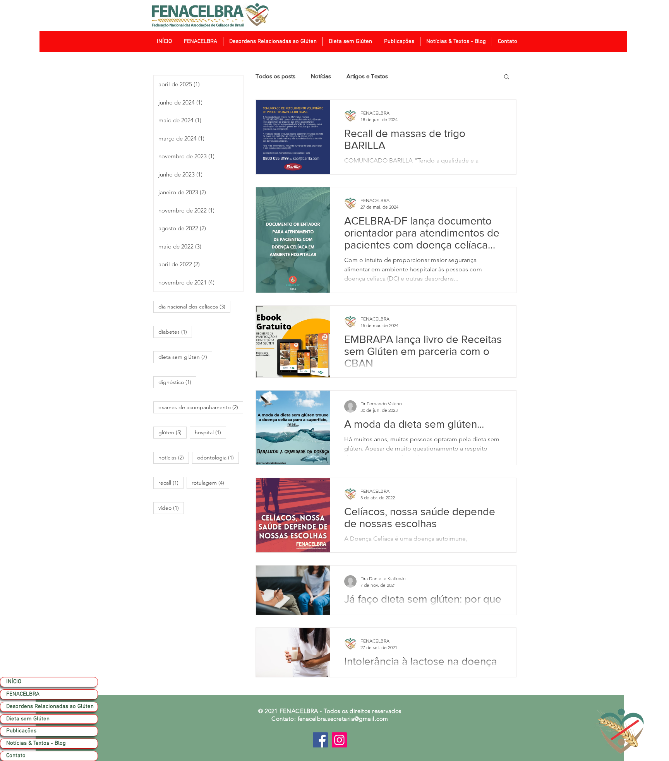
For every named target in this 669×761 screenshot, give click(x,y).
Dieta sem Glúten (28, 718)
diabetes (175, 331)
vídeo (171, 507)
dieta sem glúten (185, 356)
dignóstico (177, 382)
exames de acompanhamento (200, 407)
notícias (173, 457)
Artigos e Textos (367, 76)
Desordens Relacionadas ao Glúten (50, 706)
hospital (210, 432)
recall (171, 482)
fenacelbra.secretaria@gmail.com (343, 718)
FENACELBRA (22, 694)
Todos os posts (275, 76)
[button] (200, 41)
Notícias (321, 76)
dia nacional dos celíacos (194, 306)
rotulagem (210, 482)
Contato (16, 755)
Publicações (21, 730)
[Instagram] (339, 739)
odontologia (218, 457)
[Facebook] (320, 739)
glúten (172, 432)
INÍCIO (13, 681)
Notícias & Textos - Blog (36, 743)
